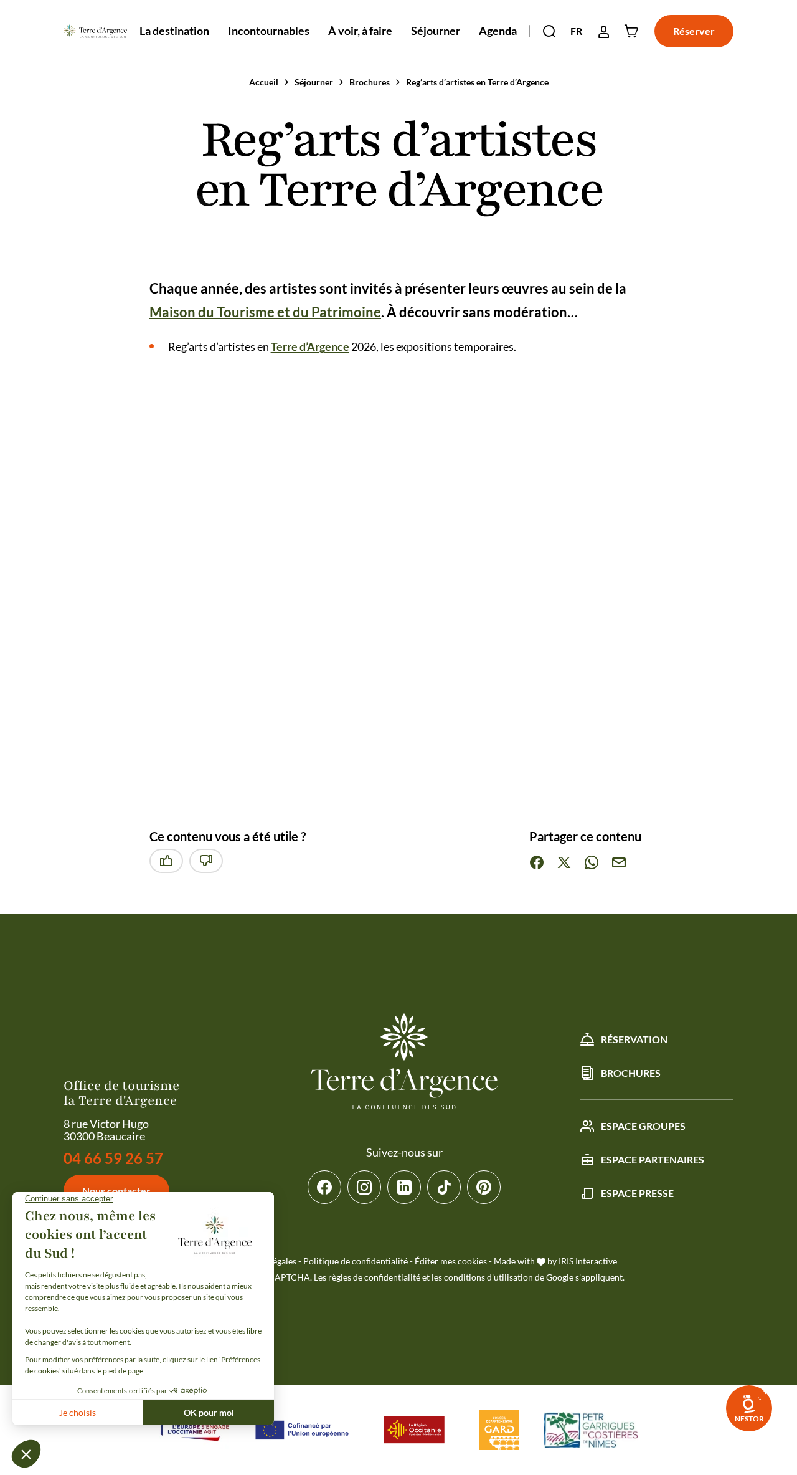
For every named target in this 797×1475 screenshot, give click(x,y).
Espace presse (637, 1193)
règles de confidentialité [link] (374, 1277)
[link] (749, 1408)
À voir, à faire (360, 30)
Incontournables (268, 30)
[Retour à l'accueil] (95, 31)
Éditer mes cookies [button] (451, 1261)
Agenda (498, 30)
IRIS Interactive (588, 1261)
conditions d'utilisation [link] (488, 1277)
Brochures (369, 82)
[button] (549, 31)
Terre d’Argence (310, 346)
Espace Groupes (643, 1126)
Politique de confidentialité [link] (355, 1261)
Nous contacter (116, 1190)
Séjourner (435, 30)
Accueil (263, 82)
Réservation (634, 1039)
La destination (174, 30)
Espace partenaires (652, 1159)
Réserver (694, 31)
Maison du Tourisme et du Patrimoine (265, 311)
